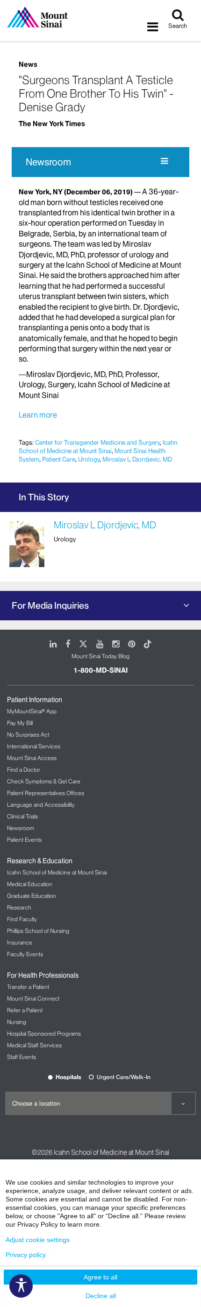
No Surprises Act (28, 734)
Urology (89, 459)
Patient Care (58, 459)
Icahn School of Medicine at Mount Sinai (98, 447)
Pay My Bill (20, 722)
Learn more (38, 414)
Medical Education (29, 884)
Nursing (16, 1021)
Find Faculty (22, 919)
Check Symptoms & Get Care (43, 781)
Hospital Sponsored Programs (44, 1033)
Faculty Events (25, 954)
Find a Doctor (23, 769)
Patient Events (24, 839)
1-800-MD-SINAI (100, 670)
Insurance (19, 942)
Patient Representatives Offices (45, 792)
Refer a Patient (25, 1010)
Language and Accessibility (41, 804)
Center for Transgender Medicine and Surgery (97, 442)
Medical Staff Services (34, 1045)
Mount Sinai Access (32, 757)
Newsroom (48, 162)
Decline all (101, 1296)
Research (19, 907)
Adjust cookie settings (38, 1239)
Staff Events (21, 1056)
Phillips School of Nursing (38, 930)
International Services (33, 746)
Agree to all (100, 1277)
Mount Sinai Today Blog (100, 656)
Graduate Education (31, 895)
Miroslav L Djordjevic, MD (137, 459)
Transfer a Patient (28, 986)
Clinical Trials (22, 816)
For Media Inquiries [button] (50, 605)
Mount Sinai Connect (33, 998)
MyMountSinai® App (32, 711)
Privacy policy (26, 1254)
